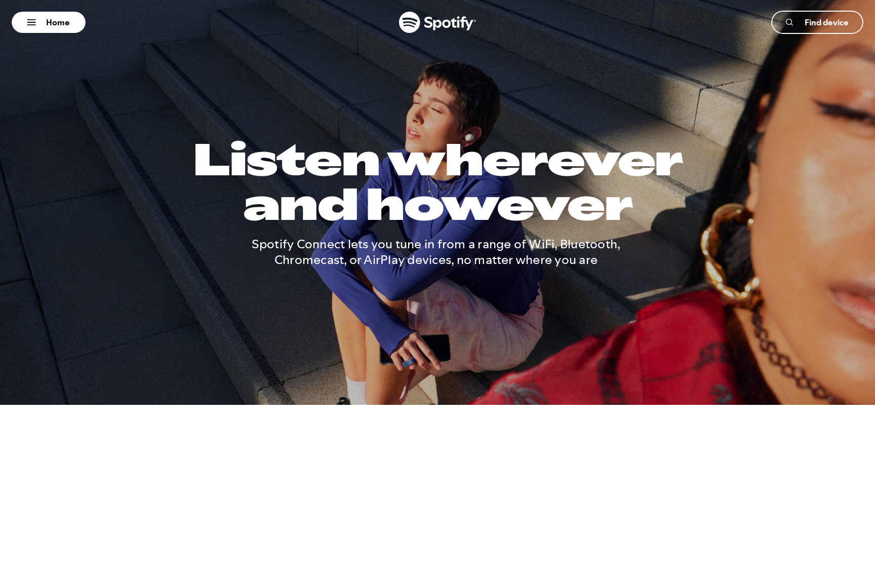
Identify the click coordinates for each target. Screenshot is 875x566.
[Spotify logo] (437, 22)
